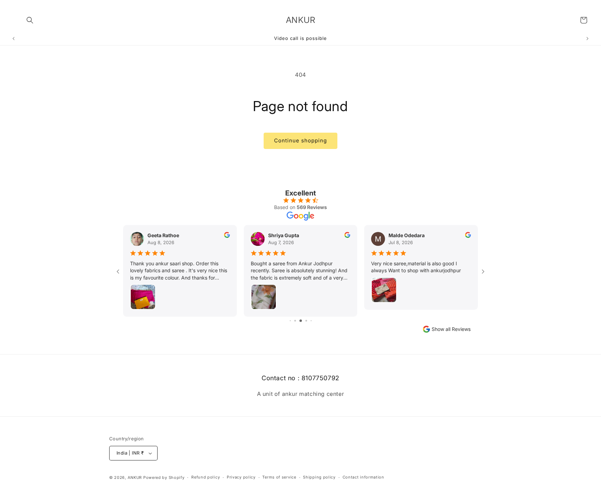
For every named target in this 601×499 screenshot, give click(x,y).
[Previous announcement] (13, 38)
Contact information (363, 477)
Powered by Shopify (164, 477)
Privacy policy (241, 477)
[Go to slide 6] (311, 320)
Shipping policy (319, 477)
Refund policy (205, 477)
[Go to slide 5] (306, 321)
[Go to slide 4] (300, 320)
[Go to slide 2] (290, 320)
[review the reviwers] (227, 236)
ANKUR (135, 477)
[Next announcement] (587, 38)
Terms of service (279, 477)
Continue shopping (300, 140)
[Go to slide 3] (295, 321)
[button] (30, 20)
